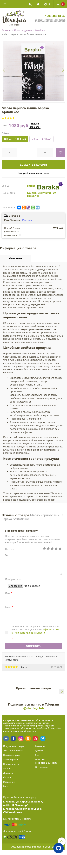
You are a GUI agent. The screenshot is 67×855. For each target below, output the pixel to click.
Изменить (27, 219)
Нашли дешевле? (34, 125)
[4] (56, 549)
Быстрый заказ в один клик (33, 173)
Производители (11, 764)
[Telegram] (38, 207)
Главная (7, 30)
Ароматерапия (10, 759)
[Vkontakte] (6, 738)
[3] (52, 549)
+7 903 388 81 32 (53, 16)
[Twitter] (43, 738)
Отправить (33, 646)
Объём (5, 133)
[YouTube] (35, 738)
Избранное (9, 781)
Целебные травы (11, 755)
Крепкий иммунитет (39, 192)
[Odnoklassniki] (28, 738)
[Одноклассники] (24, 207)
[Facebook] (13, 738)
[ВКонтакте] (19, 207)
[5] (60, 549)
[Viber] (28, 207)
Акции (6, 768)
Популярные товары (13, 746)
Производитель (23, 30)
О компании (41, 767)
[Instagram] (21, 738)
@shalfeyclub (33, 708)
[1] (44, 549)
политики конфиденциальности (35, 631)
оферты (47, 629)
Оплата (7, 777)
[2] (48, 549)
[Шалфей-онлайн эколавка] (14, 17)
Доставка (8, 772)
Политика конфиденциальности (46, 761)
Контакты (40, 746)
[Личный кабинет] (38, 4)
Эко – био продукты (13, 750)
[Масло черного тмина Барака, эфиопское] (33, 71)
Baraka (39, 30)
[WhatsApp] (33, 207)
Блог (5, 786)
